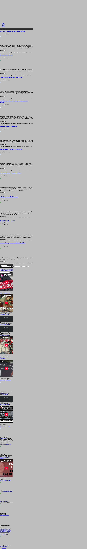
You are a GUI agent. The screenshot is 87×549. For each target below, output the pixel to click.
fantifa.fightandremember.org (4, 393)
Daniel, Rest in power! (4, 501)
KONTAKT (3, 26)
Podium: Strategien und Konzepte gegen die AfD (11, 77)
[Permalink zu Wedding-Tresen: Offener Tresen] (8, 233)
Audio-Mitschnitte (3, 533)
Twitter (8, 457)
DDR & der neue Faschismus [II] (5, 530)
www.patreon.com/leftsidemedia (5, 444)
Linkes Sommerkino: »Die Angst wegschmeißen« (11, 149)
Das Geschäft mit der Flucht (5, 529)
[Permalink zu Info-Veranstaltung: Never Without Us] (8, 138)
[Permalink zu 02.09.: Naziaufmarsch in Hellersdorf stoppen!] (8, 185)
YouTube (7, 314)
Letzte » (27, 266)
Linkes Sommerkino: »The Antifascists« (9, 197)
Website (1, 457)
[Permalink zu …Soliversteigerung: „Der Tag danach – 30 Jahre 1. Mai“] (8, 255)
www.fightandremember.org (4, 515)
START (3, 23)
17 (10, 266)
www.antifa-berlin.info (3, 546)
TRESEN (3, 24)
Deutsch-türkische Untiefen (4, 532)
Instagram (2, 458)
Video (4, 356)
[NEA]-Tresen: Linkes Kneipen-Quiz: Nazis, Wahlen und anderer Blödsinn (14, 101)
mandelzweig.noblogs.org (7, 491)
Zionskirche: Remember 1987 (6, 55)
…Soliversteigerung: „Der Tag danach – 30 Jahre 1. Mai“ (12, 243)
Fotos (1, 356)
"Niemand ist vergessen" (4, 357)
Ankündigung (2, 324)
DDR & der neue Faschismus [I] (5, 531)
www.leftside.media (3, 438)
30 (21, 266)
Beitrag (6, 324)
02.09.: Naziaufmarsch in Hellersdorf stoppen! (10, 173)
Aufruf (1, 380)
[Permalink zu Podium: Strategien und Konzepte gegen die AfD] (8, 89)
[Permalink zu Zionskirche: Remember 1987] (8, 67)
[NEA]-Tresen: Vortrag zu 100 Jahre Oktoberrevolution (12, 31)
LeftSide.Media (2, 314)
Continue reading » (3, 50)
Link (8, 324)
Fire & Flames (5, 394)
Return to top (4, 548)
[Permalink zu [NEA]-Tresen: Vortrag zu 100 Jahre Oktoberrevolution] (8, 43)
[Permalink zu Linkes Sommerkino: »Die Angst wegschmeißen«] (8, 161)
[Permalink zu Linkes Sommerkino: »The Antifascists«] (8, 209)
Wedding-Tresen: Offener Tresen (7, 220)
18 (12, 266)
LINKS (3, 25)
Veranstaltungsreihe (3, 534)
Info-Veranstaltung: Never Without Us (8, 126)
